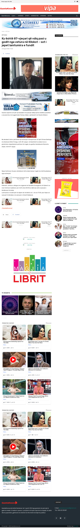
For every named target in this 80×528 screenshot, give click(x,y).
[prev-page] (3, 318)
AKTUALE (7, 31)
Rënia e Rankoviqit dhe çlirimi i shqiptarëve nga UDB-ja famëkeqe (27, 312)
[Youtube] (77, 1)
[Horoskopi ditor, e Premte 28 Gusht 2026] (10, 305)
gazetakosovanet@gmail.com (67, 508)
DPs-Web (76, 526)
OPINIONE (26, 308)
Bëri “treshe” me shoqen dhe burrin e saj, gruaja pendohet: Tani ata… (43, 312)
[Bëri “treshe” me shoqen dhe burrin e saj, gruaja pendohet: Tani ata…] (43, 305)
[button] (77, 16)
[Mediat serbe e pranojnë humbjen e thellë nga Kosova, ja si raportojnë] (58, 235)
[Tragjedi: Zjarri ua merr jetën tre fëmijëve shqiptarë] (58, 243)
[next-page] (5, 318)
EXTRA (9, 310)
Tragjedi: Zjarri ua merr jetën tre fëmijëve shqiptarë (69, 244)
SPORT (64, 232)
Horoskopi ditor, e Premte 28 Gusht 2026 (9, 312)
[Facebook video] (64, 518)
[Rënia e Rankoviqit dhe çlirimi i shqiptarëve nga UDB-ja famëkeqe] (27, 305)
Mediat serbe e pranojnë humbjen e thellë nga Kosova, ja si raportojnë (70, 236)
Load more (66, 250)
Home (3, 31)
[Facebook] (75, 1)
